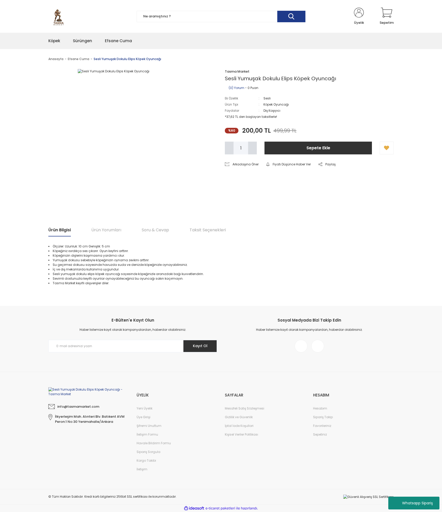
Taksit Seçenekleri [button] (208, 230)
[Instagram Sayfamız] (301, 346)
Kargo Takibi (146, 460)
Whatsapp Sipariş (417, 503)
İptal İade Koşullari (239, 426)
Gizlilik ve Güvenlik (239, 417)
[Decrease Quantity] (229, 148)
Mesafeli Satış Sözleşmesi (244, 408)
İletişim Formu (147, 434)
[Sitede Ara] (291, 16)
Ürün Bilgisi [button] (59, 230)
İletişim (142, 469)
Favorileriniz (322, 426)
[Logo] (58, 16)
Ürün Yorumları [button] (106, 230)
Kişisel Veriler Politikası (241, 434)
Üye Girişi (143, 417)
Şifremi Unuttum (149, 426)
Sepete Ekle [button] (318, 148)
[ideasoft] (194, 508)
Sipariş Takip (323, 417)
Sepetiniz (320, 434)
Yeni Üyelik (144, 408)
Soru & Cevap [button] (155, 230)
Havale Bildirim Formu (154, 443)
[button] (387, 148)
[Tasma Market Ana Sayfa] (88, 391)
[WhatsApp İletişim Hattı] (317, 346)
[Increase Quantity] (252, 148)
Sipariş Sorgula (148, 452)
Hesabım (320, 408)
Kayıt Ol (200, 345)
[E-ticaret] (220, 508)
